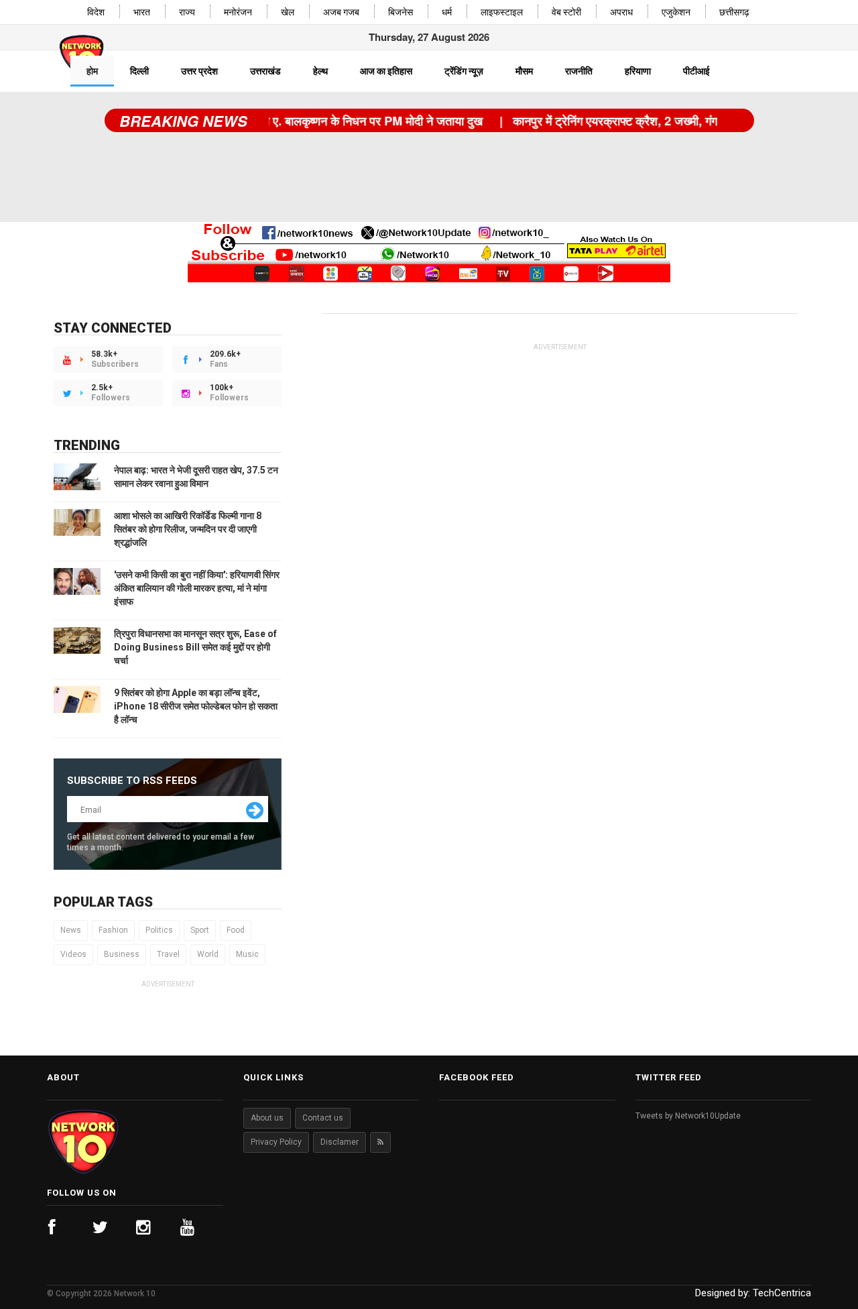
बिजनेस (400, 12)
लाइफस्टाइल (502, 12)
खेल (287, 12)
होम (92, 71)
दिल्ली (139, 71)
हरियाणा (638, 71)
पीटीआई (696, 71)
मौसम (524, 71)
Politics (159, 930)
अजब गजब (341, 12)
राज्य (187, 12)
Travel (168, 954)
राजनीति (579, 71)
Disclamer (339, 1142)
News (70, 930)
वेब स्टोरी (566, 12)
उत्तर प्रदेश (199, 71)
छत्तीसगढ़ (734, 12)
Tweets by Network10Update (688, 1116)
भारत (141, 12)
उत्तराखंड (265, 71)
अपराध (621, 12)
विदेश (96, 12)
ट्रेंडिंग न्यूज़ (463, 71)
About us (267, 1118)
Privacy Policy (276, 1142)
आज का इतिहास (386, 71)
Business (121, 954)
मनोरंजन (238, 12)
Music (247, 954)
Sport (199, 930)
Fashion (113, 930)
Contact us (322, 1118)
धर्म (447, 12)
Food (236, 930)
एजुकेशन (676, 12)
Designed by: (753, 1293)
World (208, 954)
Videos (73, 954)
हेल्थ (320, 71)
